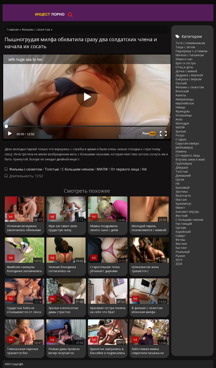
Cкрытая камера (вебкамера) (187, 145)
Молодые (182, 123)
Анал (179, 119)
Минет (180, 208)
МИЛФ (102, 169)
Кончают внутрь (187, 212)
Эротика (182, 191)
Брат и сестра (186, 63)
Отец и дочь (184, 67)
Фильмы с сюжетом (25, 169)
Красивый (182, 187)
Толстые (52, 169)
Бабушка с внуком (188, 79)
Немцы (180, 107)
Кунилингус (184, 204)
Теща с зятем (185, 47)
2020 (179, 264)
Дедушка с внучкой (189, 75)
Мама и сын (184, 59)
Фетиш (180, 240)
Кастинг (181, 248)
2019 (179, 260)
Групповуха (184, 163)
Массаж (181, 200)
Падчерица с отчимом (191, 51)
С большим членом (78, 169)
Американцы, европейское (185, 101)
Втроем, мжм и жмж (190, 159)
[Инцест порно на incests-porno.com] (50, 14)
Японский (182, 91)
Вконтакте (183, 196)
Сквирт (181, 236)
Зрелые (181, 131)
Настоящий (184, 224)
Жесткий (182, 216)
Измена (181, 151)
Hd (144, 169)
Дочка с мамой (186, 71)
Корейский (183, 232)
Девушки (182, 167)
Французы (183, 111)
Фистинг (181, 244)
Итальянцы (184, 115)
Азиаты (181, 95)
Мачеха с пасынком (190, 55)
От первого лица (125, 169)
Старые (181, 139)
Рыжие (180, 256)
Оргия (180, 179)
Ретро (180, 135)
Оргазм (181, 228)
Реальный (183, 252)
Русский (181, 83)
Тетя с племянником (190, 43)
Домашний (183, 175)
